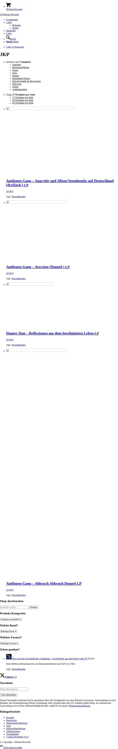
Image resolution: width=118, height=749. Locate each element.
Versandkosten (18, 196)
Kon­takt (10, 717)
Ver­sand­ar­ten (12, 734)
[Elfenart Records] (9, 14)
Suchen (33, 607)
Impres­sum (11, 720)
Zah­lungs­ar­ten (13, 731)
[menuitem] (62, 19)
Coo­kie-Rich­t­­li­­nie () (17, 737)
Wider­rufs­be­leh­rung (15, 728)
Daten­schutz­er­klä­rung (16, 723)
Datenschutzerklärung (79, 705)
